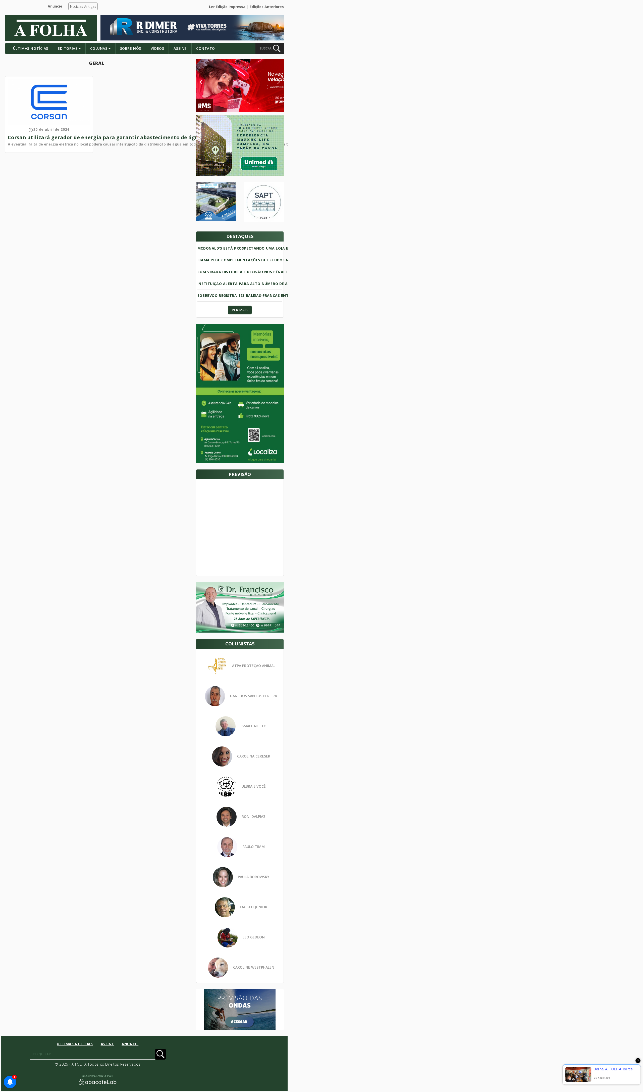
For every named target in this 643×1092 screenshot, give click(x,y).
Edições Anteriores (267, 6)
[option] (240, 85)
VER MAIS (240, 309)
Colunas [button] (99, 48)
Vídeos (157, 48)
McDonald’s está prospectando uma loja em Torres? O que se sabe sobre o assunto (286, 248)
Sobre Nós (130, 48)
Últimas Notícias (30, 48)
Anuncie (55, 6)
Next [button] (275, 82)
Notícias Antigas (83, 6)
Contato (205, 48)
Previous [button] (208, 82)
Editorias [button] (67, 48)
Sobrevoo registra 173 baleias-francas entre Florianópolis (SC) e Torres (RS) (279, 295)
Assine (180, 48)
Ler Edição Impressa (227, 6)
